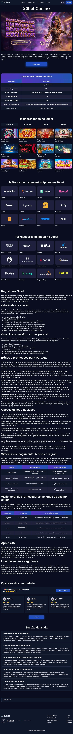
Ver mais (36, 617)
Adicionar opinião (63, 590)
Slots (62, 124)
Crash (44, 124)
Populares (8, 124)
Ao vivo (26, 124)
